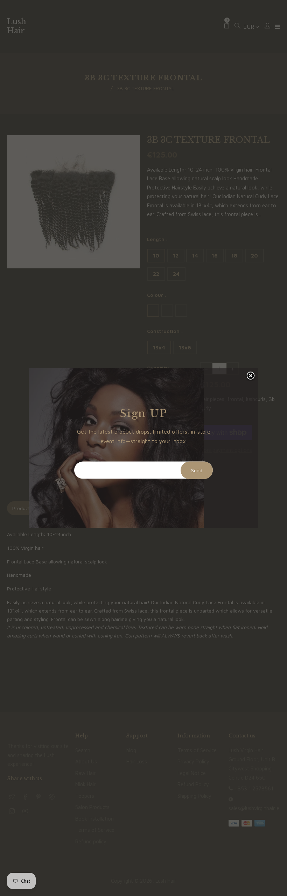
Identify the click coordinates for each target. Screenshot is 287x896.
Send (196, 470)
